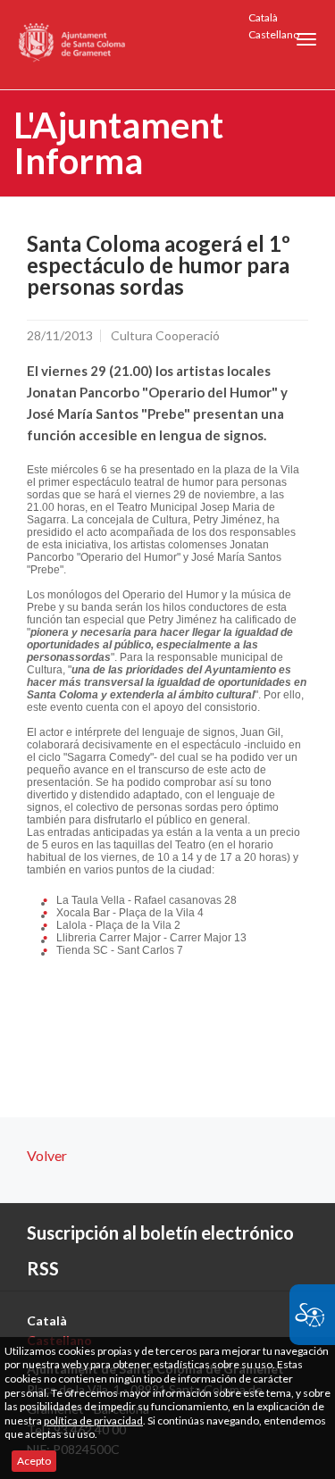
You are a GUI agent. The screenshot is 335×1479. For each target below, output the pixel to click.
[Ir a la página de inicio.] (73, 44)
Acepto (34, 1460)
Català (263, 17)
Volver (47, 1155)
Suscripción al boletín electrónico (160, 1232)
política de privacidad (93, 1420)
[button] (306, 39)
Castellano (273, 34)
